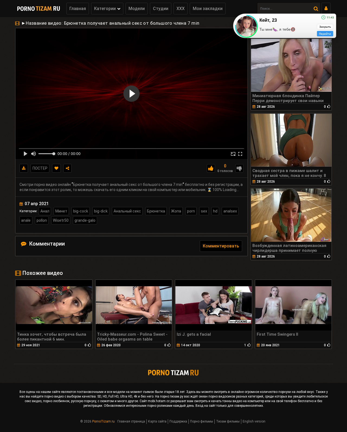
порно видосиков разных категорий (235, 396)
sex (204, 211)
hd (215, 211)
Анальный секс (127, 211)
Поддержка (178, 421)
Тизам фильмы (228, 421)
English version (254, 421)
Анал (44, 211)
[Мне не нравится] (239, 168)
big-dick (101, 211)
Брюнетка (156, 211)
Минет (61, 211)
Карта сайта (157, 421)
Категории (105, 8)
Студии (160, 8)
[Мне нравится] (211, 168)
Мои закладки (208, 8)
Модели (136, 8)
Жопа (176, 211)
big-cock (80, 211)
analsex (230, 211)
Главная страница (131, 421)
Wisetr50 (61, 220)
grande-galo (85, 220)
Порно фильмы (201, 421)
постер (40, 168)
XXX (180, 8)
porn (191, 211)
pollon (42, 220)
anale (26, 220)
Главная (77, 8)
